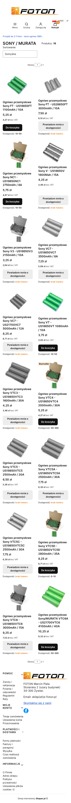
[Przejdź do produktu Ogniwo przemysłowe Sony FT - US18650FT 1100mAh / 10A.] (18, 85)
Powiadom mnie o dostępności (53, 126)
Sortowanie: (9, 47)
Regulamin (8, 695)
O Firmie (7, 772)
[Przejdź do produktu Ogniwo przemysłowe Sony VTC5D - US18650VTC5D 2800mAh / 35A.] (53, 524)
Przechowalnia (11, 723)
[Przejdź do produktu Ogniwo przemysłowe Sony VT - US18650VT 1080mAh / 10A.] (53, 301)
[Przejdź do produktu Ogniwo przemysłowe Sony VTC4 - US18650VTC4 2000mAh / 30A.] (53, 376)
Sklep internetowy (31, 798)
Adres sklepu (10, 775)
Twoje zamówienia (13, 716)
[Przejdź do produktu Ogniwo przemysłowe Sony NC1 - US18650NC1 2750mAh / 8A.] (18, 155)
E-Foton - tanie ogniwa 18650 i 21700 (23, 36)
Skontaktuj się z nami (37, 703)
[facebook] (26, 712)
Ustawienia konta (12, 719)
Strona (31, 65)
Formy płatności (12, 740)
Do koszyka (12, 127)
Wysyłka (7, 750)
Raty (5, 698)
